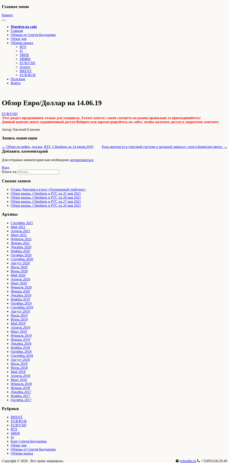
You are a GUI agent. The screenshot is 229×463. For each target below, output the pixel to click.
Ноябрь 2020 (20, 251)
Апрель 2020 (20, 279)
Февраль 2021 (21, 239)
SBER (24, 55)
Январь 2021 (20, 243)
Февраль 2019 (21, 335)
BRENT (26, 71)
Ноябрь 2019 (20, 299)
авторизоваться (81, 160)
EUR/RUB (28, 75)
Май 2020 (18, 275)
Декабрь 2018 (21, 343)
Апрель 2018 (20, 376)
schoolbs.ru (188, 461)
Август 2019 (20, 311)
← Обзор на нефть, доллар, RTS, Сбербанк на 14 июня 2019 (47, 147)
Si (21, 51)
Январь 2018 (20, 388)
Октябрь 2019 (21, 303)
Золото (25, 67)
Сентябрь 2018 (22, 356)
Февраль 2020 (21, 287)
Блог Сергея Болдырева (29, 441)
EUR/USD (27, 63)
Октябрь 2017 (21, 400)
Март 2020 (19, 283)
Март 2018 (19, 380)
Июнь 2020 (19, 271)
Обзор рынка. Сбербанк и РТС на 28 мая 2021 (46, 197)
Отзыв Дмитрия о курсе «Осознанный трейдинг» (48, 189)
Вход (5, 167)
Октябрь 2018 (21, 352)
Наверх (7, 15)
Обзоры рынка (22, 453)
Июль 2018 (19, 364)
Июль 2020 (19, 267)
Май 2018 (18, 372)
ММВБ (25, 59)
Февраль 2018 (21, 384)
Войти (16, 83)
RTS (23, 47)
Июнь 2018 (19, 368)
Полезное (18, 79)
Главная (17, 31)
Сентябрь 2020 (22, 259)
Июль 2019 (19, 315)
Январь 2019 (20, 339)
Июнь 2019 (19, 319)
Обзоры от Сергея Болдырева (33, 35)
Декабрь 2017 (21, 392)
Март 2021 (19, 235)
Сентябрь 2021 (22, 223)
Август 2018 (20, 360)
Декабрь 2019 (21, 295)
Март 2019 (19, 331)
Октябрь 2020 (21, 255)
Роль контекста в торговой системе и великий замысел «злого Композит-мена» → (164, 147)
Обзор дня (18, 39)
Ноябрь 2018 (20, 347)
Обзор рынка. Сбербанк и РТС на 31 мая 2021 (46, 193)
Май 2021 (18, 227)
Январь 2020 (20, 291)
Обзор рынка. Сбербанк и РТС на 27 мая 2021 (46, 201)
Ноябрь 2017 (20, 396)
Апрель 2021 (20, 231)
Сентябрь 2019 (22, 307)
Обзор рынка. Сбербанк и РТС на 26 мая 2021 (46, 205)
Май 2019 (18, 323)
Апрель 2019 (20, 327)
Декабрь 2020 (21, 247)
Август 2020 (20, 263)
